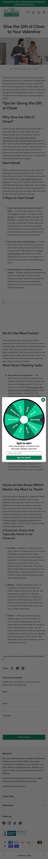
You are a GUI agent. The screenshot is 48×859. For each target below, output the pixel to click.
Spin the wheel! (24, 458)
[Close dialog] (43, 400)
